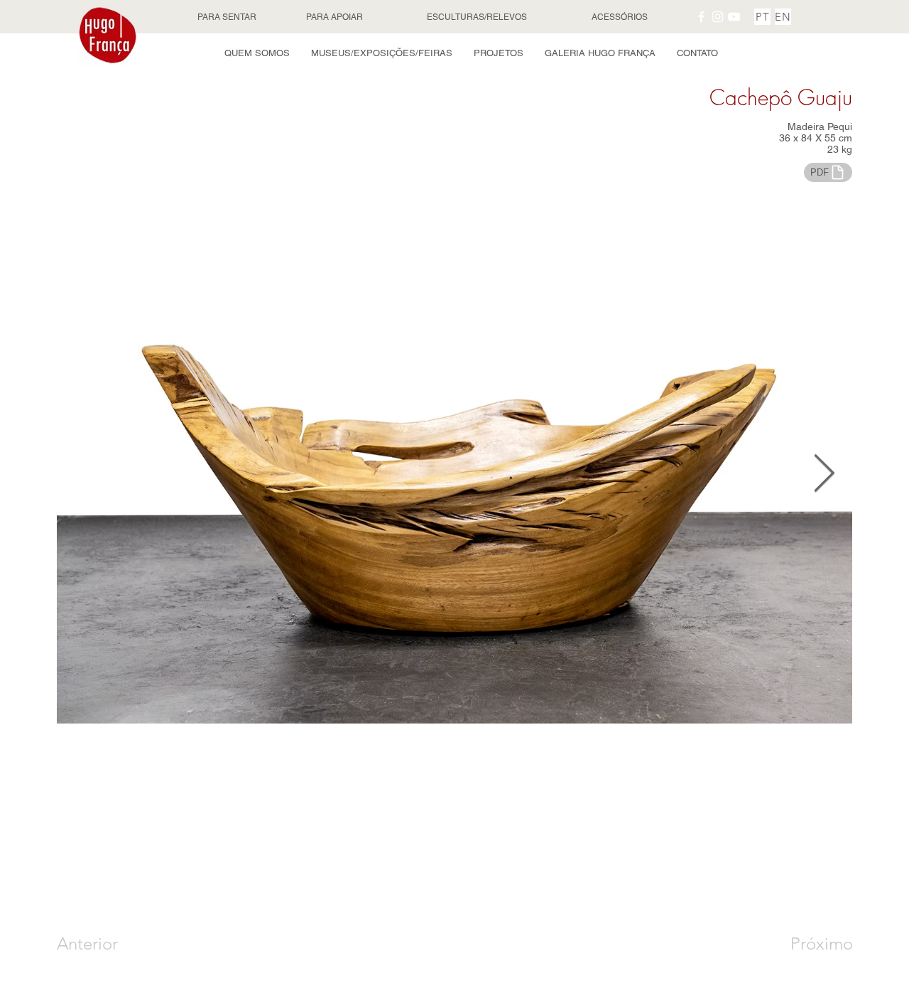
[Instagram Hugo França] (717, 16)
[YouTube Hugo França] (733, 16)
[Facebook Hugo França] (701, 16)
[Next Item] (824, 474)
